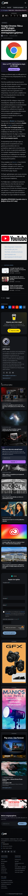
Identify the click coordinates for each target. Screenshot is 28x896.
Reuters (12, 121)
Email (5, 605)
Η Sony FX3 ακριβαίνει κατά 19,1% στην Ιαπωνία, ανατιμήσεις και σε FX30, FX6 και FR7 (13, 406)
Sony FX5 (9, 7)
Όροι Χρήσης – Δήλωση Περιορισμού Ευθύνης (20, 867)
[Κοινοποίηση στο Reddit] (17, 307)
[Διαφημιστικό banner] (14, 16)
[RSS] (14, 851)
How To (3, 859)
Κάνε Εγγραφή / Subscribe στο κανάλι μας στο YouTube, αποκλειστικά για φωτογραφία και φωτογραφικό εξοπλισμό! (13, 252)
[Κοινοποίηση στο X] (6, 307)
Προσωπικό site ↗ (7, 378)
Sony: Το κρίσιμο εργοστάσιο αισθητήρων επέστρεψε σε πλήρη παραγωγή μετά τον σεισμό (13, 566)
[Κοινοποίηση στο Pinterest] (13, 307)
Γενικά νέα (3, 871)
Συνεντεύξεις (4, 872)
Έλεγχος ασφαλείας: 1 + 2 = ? (11, 619)
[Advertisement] (14, 218)
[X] (11, 851)
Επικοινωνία (6, 844)
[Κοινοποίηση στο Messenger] (20, 307)
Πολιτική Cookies (19, 872)
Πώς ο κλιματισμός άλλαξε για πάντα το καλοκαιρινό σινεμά (12, 497)
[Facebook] (7, 372)
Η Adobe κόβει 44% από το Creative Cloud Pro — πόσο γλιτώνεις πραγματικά (13, 542)
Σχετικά (16, 861)
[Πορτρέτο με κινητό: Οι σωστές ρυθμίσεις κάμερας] (14, 509)
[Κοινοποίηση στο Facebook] (2, 307)
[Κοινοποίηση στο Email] (24, 307)
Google (10, 125)
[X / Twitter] (4, 372)
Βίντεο (2, 863)
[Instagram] (10, 372)
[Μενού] (25, 2)
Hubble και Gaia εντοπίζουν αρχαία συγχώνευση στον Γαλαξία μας (11, 429)
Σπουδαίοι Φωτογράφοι (6, 880)
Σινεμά (2, 865)
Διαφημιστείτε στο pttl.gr (19, 864)
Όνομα (5, 598)
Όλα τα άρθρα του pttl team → (9, 375)
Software (4, 22)
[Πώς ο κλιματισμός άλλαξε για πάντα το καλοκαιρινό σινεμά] (14, 486)
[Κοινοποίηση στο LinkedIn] (9, 307)
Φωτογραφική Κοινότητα (7, 882)
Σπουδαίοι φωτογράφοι (18, 7)
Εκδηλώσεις (4, 869)
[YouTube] (13, 372)
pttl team (5, 35)
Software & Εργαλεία (6, 884)
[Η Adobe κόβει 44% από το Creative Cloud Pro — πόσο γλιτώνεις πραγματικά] (14, 531)
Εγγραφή (21, 823)
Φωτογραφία (4, 861)
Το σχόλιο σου (6, 582)
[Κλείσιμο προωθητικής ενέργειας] (25, 433)
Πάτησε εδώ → (14, 69)
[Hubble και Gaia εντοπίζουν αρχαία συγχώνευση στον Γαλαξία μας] (14, 418)
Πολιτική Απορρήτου (20, 870)
